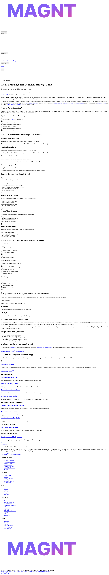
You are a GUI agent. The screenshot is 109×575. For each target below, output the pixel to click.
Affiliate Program (8, 525)
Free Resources (8, 503)
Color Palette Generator (10, 511)
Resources (3, 63)
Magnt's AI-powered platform (44, 347)
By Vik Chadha (5, 94)
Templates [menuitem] (28, 65)
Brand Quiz (7, 515)
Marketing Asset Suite (9, 462)
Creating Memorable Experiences (11, 437)
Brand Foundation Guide (9, 377)
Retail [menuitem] (13, 60)
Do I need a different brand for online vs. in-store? (14, 339)
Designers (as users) (9, 481)
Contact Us (6, 522)
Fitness (5, 493)
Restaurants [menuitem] (9, 60)
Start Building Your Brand (7, 351)
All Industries (7, 482)
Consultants (7, 491)
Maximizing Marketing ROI (10, 427)
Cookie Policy (27, 571)
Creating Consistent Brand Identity (12, 405)
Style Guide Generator (9, 468)
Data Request (46, 571)
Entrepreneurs (7, 475)
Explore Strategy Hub (6, 371)
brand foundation (58, 103)
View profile (4, 454)
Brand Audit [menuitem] (11, 65)
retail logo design (101, 103)
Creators (6, 490)
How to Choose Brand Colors (10, 390)
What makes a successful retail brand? (11, 336)
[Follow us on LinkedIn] (1, 573)
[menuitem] (54, 37)
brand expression (79, 103)
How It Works (7, 501)
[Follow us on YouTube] (8, 573)
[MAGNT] (54, 568)
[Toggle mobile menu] (2, 70)
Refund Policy (20, 571)
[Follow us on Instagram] (6, 573)
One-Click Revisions (9, 466)
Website (19, 454)
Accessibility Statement (37, 571)
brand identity (13, 347)
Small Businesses (8, 478)
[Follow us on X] (4, 573)
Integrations (7, 508)
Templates (6, 512)
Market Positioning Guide (9, 384)
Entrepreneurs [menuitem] (12, 57)
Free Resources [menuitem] (4, 65)
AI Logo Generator (9, 460)
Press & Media (7, 528)
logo (12, 119)
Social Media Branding (9, 505)
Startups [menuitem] (28, 57)
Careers (6, 524)
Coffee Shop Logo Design (9, 396)
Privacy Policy (4, 571)
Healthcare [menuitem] (3, 60)
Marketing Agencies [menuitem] (21, 57)
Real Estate (6, 494)
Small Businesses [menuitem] (5, 57)
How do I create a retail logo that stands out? (13, 340)
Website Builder (8, 465)
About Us (6, 521)
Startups (6, 477)
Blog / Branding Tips (9, 502)
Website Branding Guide (9, 412)
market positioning (68, 103)
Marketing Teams (8, 479)
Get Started (3, 67)
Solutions (3, 53)
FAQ (5, 506)
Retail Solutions (20, 351)
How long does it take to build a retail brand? (13, 338)
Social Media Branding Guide (10, 418)
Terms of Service (12, 571)
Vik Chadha (4, 444)
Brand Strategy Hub (7, 364)
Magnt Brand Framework (31, 103)
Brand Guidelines (8, 463)
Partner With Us (8, 527)
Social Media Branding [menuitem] (20, 65)
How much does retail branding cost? (11, 335)
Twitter (10, 454)
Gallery (6, 513)
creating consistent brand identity (15, 104)
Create (2, 33)
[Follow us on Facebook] (3, 573)
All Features (7, 469)
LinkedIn (14, 454)
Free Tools (6, 509)
